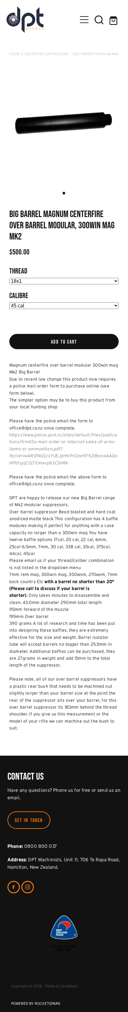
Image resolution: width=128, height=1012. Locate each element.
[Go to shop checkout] (114, 19)
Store (14, 54)
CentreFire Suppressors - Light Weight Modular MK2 (72, 54)
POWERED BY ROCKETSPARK (36, 1003)
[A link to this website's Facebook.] (13, 887)
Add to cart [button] (64, 341)
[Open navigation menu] (84, 19)
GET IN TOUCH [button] (29, 820)
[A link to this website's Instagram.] (27, 887)
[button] (99, 19)
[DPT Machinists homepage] (42, 20)
